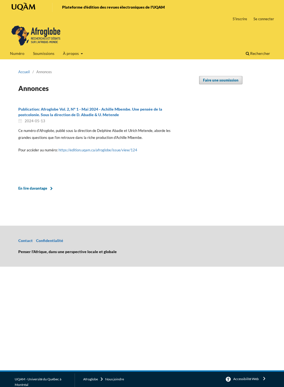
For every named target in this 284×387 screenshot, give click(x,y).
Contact (25, 240)
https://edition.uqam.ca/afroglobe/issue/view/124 (98, 150)
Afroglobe (90, 379)
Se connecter (263, 19)
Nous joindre (114, 379)
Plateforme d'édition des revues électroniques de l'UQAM (113, 7)
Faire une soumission (221, 80)
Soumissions (43, 53)
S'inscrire (240, 19)
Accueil (24, 72)
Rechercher (259, 53)
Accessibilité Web (246, 379)
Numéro (17, 53)
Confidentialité (50, 240)
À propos (71, 53)
